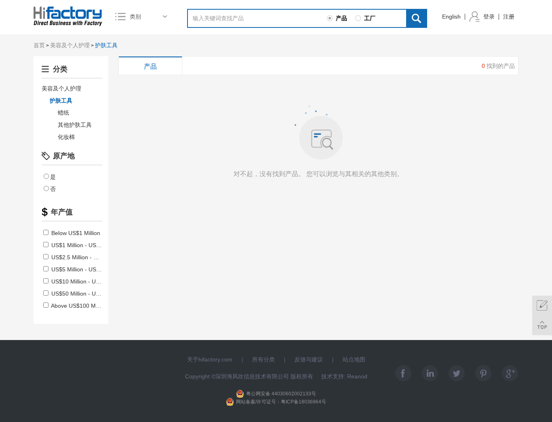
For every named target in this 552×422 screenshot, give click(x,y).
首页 (39, 45)
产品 (150, 66)
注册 (508, 16)
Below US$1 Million (75, 233)
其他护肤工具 (75, 125)
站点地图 (354, 359)
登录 (489, 16)
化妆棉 (66, 137)
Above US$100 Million (78, 305)
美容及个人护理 (70, 45)
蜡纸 (63, 112)
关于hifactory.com (209, 359)
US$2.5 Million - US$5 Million (87, 257)
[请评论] (542, 305)
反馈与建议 (309, 359)
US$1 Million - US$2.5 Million (87, 245)
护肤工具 (106, 45)
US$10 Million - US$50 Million (88, 281)
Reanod (357, 376)
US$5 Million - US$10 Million (87, 269)
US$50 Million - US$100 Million (90, 293)
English (451, 16)
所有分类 (263, 359)
